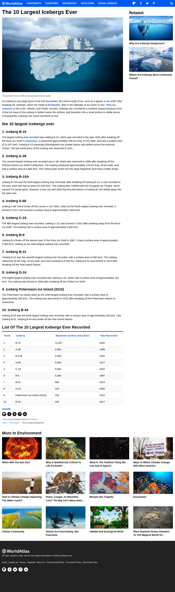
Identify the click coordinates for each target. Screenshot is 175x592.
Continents (34, 3)
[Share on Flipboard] (4, 414)
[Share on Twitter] (14, 414)
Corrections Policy (73, 562)
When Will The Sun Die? (16, 462)
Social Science (107, 3)
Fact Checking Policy (55, 562)
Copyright (31, 562)
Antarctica (31, 141)
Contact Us (13, 562)
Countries (51, 3)
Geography (69, 3)
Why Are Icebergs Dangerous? (147, 43)
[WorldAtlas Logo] (13, 3)
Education (87, 3)
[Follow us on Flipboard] (4, 569)
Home (4, 562)
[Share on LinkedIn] (25, 414)
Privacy (23, 562)
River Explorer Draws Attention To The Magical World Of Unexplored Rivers (151, 535)
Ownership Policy (90, 562)
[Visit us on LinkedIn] (26, 569)
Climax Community (13, 531)
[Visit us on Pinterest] (20, 569)
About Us (41, 562)
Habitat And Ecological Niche (107, 531)
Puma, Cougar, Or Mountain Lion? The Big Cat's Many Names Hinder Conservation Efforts (65, 500)
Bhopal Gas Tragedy (101, 497)
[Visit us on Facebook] (10, 569)
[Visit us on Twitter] (15, 569)
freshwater (54, 105)
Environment (32, 419)
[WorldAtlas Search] (171, 3)
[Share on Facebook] (9, 414)
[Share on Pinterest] (20, 414)
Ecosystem (139, 497)
